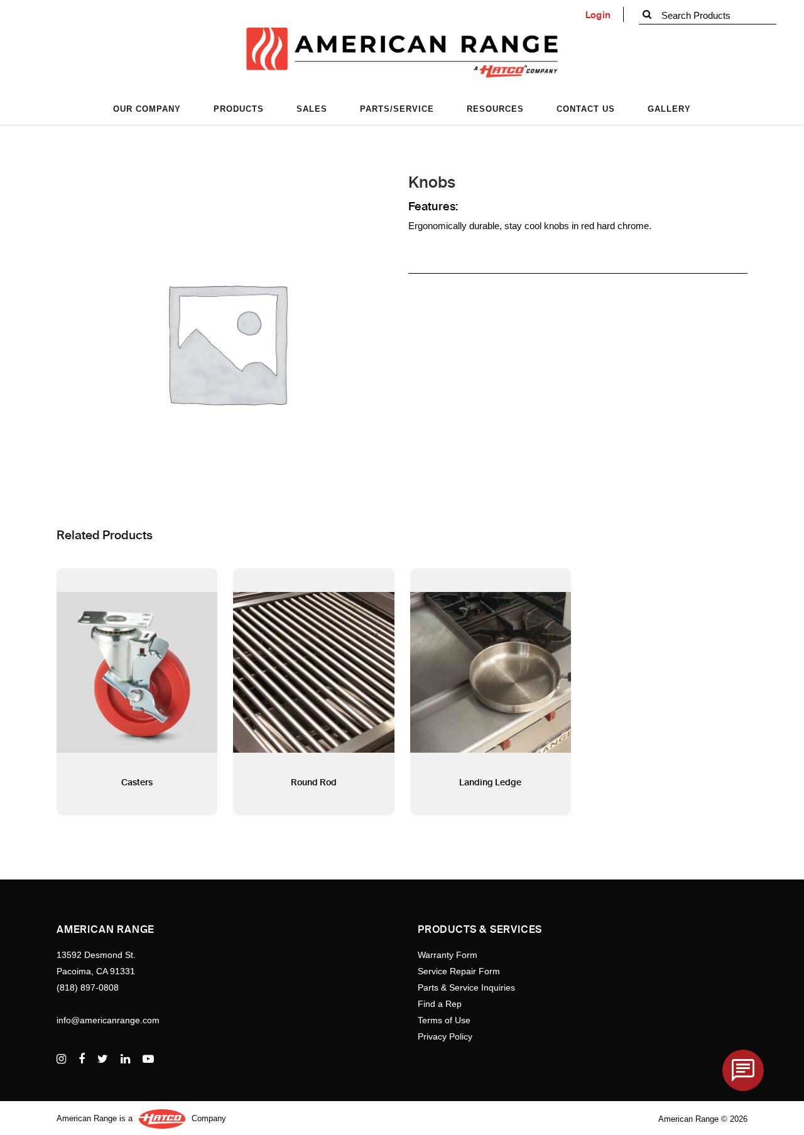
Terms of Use (444, 1020)
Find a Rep (440, 1004)
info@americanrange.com (108, 1020)
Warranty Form (447, 955)
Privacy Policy (445, 1036)
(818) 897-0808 (88, 987)
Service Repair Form (459, 971)
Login (598, 15)
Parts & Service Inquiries (466, 987)
